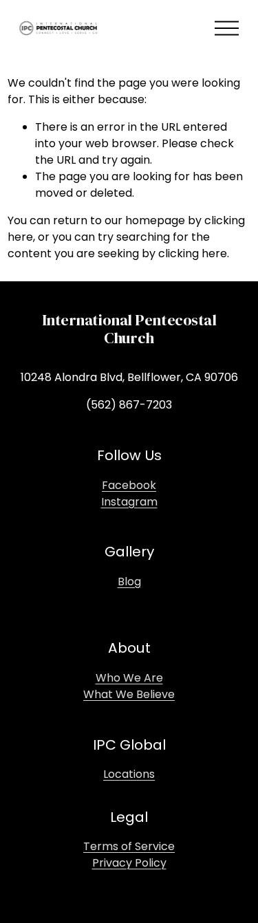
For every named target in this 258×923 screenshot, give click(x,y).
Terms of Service (129, 846)
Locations (129, 774)
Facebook (129, 485)
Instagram (129, 502)
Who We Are (129, 678)
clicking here (192, 253)
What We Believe (129, 694)
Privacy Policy (129, 863)
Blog (129, 581)
